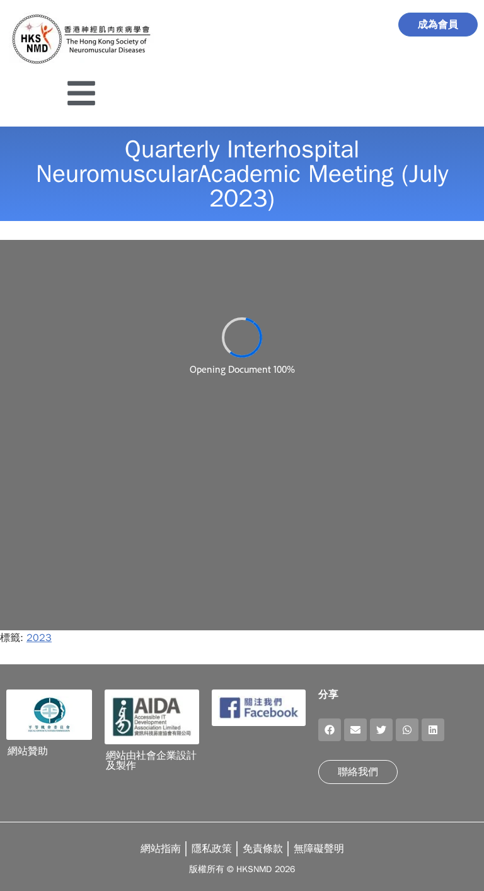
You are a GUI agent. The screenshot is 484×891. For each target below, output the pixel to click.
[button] (329, 729)
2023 (39, 638)
